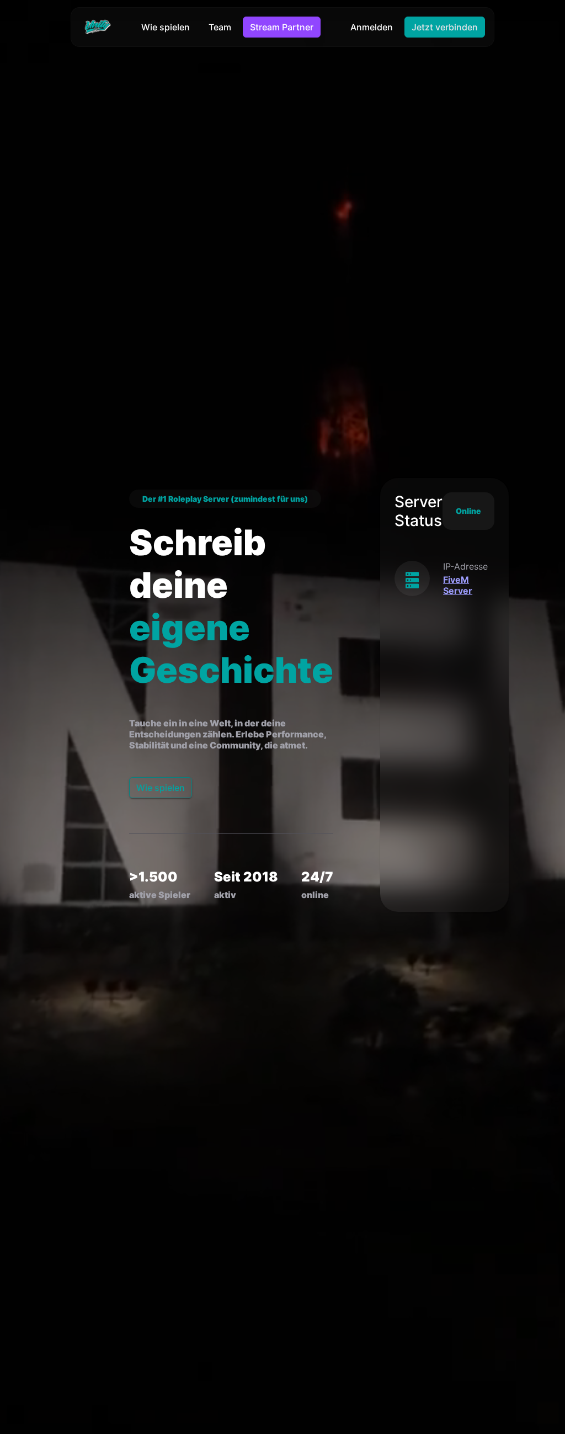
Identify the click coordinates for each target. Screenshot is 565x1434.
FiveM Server (457, 585)
